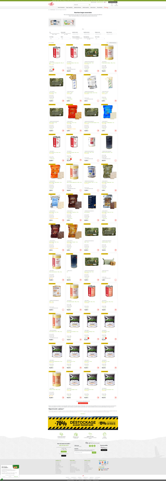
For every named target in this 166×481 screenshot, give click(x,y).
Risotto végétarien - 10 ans (53, 122)
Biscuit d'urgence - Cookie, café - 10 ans (107, 212)
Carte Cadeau (86, 471)
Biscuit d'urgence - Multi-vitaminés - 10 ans (55, 182)
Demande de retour (96, 480)
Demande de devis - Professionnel (75, 470)
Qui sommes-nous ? (58, 461)
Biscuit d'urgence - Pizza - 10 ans (71, 122)
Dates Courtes (86, 470)
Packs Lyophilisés (86, 465)
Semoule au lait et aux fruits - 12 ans (107, 152)
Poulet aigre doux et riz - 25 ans (88, 389)
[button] (2, 479)
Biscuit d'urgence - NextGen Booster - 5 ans (108, 122)
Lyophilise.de (91, 477)
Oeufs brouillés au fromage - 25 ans (89, 331)
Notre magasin (58, 464)
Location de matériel (58, 471)
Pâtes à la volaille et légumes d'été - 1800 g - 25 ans (74, 182)
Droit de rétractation (88, 480)
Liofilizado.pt (96, 478)
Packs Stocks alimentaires (88, 469)
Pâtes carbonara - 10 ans (52, 92)
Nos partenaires (58, 469)
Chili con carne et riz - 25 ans (71, 361)
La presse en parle (58, 473)
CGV (76, 480)
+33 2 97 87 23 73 (63, 445)
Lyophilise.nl (69, 478)
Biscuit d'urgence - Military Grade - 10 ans (108, 182)
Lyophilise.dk (91, 478)
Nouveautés (86, 464)
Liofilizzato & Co (85, 477)
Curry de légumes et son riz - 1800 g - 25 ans (55, 331)
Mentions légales (81, 480)
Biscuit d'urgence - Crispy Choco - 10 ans (72, 212)
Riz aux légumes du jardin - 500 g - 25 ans (73, 152)
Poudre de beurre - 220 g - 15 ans (89, 152)
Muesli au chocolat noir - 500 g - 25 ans (107, 301)
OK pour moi (16, 476)
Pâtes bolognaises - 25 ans (105, 331)
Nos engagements (58, 465)
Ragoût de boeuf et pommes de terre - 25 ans (55, 361)
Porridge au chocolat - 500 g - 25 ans (89, 301)
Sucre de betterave (87, 212)
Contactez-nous (72, 466)
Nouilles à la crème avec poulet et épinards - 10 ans (91, 122)
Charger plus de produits (83, 403)
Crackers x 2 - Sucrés (105, 92)
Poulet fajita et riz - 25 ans (105, 361)
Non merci (3, 476)
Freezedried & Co (73, 477)
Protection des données (70, 480)
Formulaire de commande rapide (74, 469)
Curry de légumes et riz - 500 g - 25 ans (54, 152)
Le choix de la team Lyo (112, 42)
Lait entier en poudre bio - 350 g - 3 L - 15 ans (90, 182)
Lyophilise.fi (80, 478)
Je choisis (10, 476)
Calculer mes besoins (73, 461)
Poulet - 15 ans (51, 301)
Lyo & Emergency (97, 477)
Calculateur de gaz (72, 471)
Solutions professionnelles (59, 466)
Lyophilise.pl (75, 478)
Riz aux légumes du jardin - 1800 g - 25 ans (73, 301)
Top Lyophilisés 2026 (87, 461)
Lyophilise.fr (67, 477)
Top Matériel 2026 (87, 466)
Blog (70, 464)
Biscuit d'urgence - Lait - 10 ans (53, 212)
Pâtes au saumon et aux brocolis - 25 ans (107, 389)
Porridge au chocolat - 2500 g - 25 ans (54, 389)
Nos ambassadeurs (58, 470)
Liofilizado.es (80, 477)
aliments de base (80, 411)
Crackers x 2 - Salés (69, 92)
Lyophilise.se (85, 478)
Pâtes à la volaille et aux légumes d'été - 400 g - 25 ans (56, 63)
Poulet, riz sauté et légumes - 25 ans (72, 389)
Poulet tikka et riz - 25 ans (88, 361)
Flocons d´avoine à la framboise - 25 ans (72, 331)
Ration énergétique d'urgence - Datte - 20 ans (90, 92)
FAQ (70, 465)
